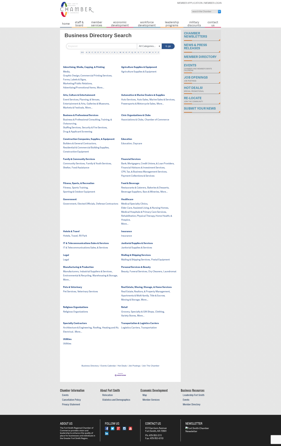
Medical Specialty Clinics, (134, 203)
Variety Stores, (128, 315)
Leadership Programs (172, 23)
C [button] (92, 52)
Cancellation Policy (71, 400)
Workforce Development (147, 23)
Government (70, 199)
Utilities (67, 339)
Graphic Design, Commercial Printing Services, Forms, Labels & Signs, (87, 77)
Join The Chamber (150, 366)
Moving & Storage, (130, 299)
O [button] (126, 52)
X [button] (152, 52)
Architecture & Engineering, (77, 327)
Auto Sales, (143, 99)
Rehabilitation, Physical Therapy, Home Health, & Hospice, (146, 217)
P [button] (129, 52)
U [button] (143, 52)
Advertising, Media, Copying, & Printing (84, 67)
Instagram (124, 428)
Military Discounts (194, 23)
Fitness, (67, 187)
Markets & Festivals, (73, 107)
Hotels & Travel (71, 231)
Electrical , (68, 331)
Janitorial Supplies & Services (137, 243)
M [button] (120, 52)
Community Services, (74, 163)
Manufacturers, (71, 271)
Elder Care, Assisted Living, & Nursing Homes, (145, 207)
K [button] (114, 52)
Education (126, 139)
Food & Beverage (130, 183)
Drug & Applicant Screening (77, 131)
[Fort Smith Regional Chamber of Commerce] (77, 16)
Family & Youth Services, (99, 163)
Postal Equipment (160, 259)
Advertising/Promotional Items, (79, 87)
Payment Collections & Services (138, 175)
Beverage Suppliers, (131, 191)
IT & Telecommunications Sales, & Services (85, 247)
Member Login (213, 3)
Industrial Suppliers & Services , (96, 271)
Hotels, (67, 235)
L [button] (117, 52)
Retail (124, 307)
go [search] (169, 46)
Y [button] (155, 52)
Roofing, (97, 327)
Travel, (74, 235)
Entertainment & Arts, (74, 103)
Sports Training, (80, 187)
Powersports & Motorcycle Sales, (138, 103)
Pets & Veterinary (72, 287)
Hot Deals (122, 366)
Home (66, 23)
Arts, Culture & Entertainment (79, 95)
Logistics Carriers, (130, 327)
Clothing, (160, 311)
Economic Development (120, 23)
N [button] (123, 52)
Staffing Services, (72, 127)
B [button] (89, 52)
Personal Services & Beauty (136, 267)
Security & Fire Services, (94, 127)
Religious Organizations (75, 307)
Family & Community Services (79, 159)
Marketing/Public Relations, (77, 83)
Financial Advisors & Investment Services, (143, 167)
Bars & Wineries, (151, 191)
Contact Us (213, 23)
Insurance (126, 231)
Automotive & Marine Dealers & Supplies (143, 95)
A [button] (86, 52)
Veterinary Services (87, 291)
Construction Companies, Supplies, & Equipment (89, 139)
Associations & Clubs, (132, 119)
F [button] (100, 52)
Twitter (112, 428)
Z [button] (158, 52)
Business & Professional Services (80, 115)
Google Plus (118, 428)
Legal (66, 255)
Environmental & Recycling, (77, 275)
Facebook (106, 428)
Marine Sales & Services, (162, 99)
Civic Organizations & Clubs (136, 115)
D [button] (95, 52)
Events (65, 395)
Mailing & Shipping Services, (135, 259)
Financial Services (131, 159)
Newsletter (193, 423)
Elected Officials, (86, 203)
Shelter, (67, 167)
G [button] (103, 52)
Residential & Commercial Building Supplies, (86, 147)
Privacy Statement (71, 404)
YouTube (130, 428)
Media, (66, 71)
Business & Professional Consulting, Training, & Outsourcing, (87, 121)
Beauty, (125, 271)
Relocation (107, 395)
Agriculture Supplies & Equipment (139, 67)
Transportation (149, 327)
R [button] (135, 52)
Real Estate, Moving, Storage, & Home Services (146, 287)
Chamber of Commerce (157, 119)
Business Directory (90, 366)
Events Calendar (108, 366)
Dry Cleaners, (155, 271)
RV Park (83, 235)
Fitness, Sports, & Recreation (78, 183)
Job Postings (134, 366)
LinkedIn (106, 433)
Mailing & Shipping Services (136, 255)
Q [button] (132, 52)
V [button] (146, 52)
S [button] (138, 52)
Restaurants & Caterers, (134, 187)
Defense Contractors (107, 203)
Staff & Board (79, 23)
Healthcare (127, 199)
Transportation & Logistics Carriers (140, 323)
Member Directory (191, 404)
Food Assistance (80, 167)
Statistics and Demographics (116, 400)
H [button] (107, 52)
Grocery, (125, 311)
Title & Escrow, (157, 295)
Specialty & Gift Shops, (142, 311)
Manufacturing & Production (78, 267)
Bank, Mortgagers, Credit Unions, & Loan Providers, (147, 163)
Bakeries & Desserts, (158, 187)
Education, (126, 143)
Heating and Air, (110, 327)
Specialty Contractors (75, 323)
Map (145, 395)
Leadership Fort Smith (193, 395)
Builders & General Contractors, (79, 143)
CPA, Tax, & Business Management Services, (144, 171)
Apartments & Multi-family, (135, 295)
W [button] (149, 52)
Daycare (137, 143)
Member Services (96, 23)
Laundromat (169, 271)
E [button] (98, 52)
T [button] (141, 52)
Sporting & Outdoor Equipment (79, 191)
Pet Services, (70, 291)
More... (100, 87)
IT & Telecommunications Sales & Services (86, 243)
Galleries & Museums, (98, 103)
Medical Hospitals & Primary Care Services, (144, 211)
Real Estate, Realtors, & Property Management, (145, 291)
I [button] (109, 52)
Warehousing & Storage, (105, 275)
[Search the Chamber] (219, 11)
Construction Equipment (76, 151)
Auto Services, (128, 99)
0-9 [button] (82, 52)
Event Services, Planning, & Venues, (81, 99)
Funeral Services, (139, 271)
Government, (70, 203)
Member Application (190, 3)
